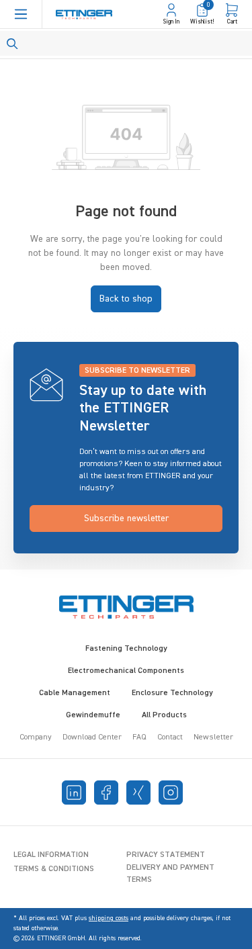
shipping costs (108, 918)
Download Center (92, 737)
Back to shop (126, 299)
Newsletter (213, 737)
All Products (164, 715)
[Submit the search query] (12, 43)
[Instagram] (171, 792)
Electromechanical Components (126, 671)
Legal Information (51, 855)
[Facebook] (106, 792)
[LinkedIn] (74, 792)
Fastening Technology (126, 649)
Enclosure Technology (172, 693)
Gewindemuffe (93, 715)
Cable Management (74, 693)
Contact (170, 737)
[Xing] (138, 792)
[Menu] (21, 14)
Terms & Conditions (53, 869)
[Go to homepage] (84, 14)
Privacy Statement (165, 855)
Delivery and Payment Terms (170, 874)
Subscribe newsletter (126, 518)
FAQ (139, 737)
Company (35, 737)
